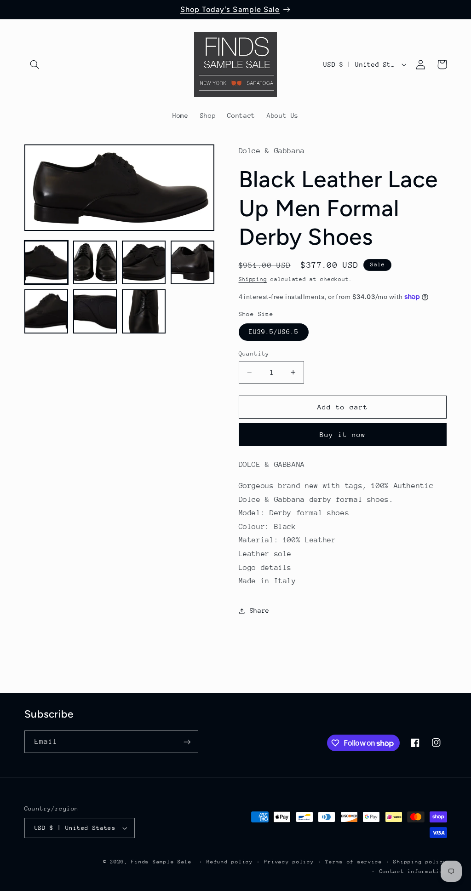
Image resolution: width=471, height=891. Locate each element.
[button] (35, 64)
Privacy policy (289, 862)
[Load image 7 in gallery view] (144, 311)
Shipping (253, 279)
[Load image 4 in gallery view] (193, 263)
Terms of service (353, 862)
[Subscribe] (186, 741)
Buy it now (343, 434)
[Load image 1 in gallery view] (46, 263)
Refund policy (230, 862)
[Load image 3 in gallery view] (144, 263)
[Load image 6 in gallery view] (95, 311)
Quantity (254, 353)
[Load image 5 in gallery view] (46, 311)
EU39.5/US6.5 (274, 331)
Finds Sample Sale (161, 862)
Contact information (413, 871)
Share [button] (260, 610)
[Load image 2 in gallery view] (95, 263)
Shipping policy (420, 862)
